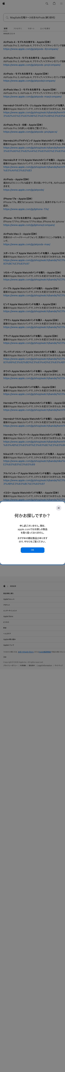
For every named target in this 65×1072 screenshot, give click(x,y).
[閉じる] (58, 508)
